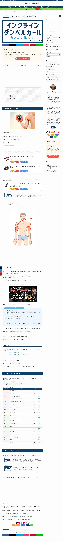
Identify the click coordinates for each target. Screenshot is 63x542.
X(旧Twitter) (15, 516)
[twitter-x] (53, 0)
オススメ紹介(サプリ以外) (50, 64)
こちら (28, 519)
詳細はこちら (37, 9)
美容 (53, 77)
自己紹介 (53, 127)
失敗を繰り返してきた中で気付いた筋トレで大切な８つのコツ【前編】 (25, 459)
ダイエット (47, 29)
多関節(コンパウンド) (50, 74)
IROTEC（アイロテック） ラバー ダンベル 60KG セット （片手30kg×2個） (23, 156)
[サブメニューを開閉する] (59, 52)
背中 (11, 383)
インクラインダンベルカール (13, 91)
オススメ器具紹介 (49, 40)
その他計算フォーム (49, 52)
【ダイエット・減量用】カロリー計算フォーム (53, 50)
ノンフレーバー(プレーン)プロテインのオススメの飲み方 (53, 38)
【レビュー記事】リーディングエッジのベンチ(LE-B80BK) (23, 194)
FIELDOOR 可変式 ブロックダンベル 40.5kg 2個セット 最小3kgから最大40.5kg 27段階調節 (25, 167)
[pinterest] (56, 0)
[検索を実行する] (60, 16)
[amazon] (58, 0)
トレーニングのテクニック (50, 42)
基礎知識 (58, 72)
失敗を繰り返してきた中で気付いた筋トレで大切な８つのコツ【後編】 (25, 467)
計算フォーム (55, 79)
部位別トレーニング (49, 44)
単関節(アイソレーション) (50, 72)
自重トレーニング (49, 79)
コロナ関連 (58, 64)
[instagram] (55, 0)
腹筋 (18, 383)
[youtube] (57, 0)
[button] (5, 45)
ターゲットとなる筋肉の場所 (14, 94)
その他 (47, 54)
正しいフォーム (12, 95)
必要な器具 (11, 92)
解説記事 (39, 390)
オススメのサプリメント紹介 (50, 31)
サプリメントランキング (50, 66)
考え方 (57, 77)
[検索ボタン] (55, 7)
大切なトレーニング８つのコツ (52, 171)
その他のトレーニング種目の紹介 (14, 98)
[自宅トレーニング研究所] (31, 3)
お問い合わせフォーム (24, 516)
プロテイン (48, 71)
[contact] (60, 0)
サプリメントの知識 (49, 33)
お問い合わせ (48, 56)
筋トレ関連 (48, 77)
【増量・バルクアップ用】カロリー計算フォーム (53, 47)
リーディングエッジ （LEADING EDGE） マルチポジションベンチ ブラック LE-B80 (25, 183)
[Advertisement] (22, 77)
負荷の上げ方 (12, 96)
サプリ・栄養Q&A (49, 35)
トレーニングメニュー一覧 (50, 69)
